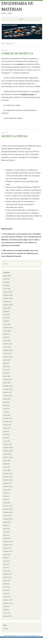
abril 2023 (6, 373)
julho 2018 (6, 525)
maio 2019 (6, 496)
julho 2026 (6, 279)
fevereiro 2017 (7, 574)
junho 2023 (6, 366)
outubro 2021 (7, 425)
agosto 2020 (7, 460)
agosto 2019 (7, 490)
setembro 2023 (7, 357)
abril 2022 (6, 412)
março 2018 (6, 538)
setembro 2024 (7, 327)
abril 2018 (6, 535)
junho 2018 (6, 529)
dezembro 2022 (8, 386)
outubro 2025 (7, 302)
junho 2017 (6, 561)
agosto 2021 (7, 428)
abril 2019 (6, 499)
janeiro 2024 (7, 347)
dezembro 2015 (8, 600)
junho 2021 (6, 434)
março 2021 (6, 441)
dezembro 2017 (8, 541)
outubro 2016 (7, 577)
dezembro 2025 (8, 295)
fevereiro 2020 (7, 473)
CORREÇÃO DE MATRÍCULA (17, 53)
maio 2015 (6, 606)
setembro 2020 (7, 457)
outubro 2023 (7, 353)
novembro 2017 (8, 545)
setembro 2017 (7, 551)
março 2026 (6, 289)
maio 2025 (6, 318)
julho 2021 (6, 431)
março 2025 (6, 324)
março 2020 (6, 470)
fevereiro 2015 (7, 616)
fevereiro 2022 (7, 418)
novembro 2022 (8, 389)
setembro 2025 (7, 305)
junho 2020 (6, 467)
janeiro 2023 (7, 383)
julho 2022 (6, 402)
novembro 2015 (8, 603)
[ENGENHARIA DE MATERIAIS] (21, 39)
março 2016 (6, 597)
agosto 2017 (7, 554)
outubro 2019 (7, 483)
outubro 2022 (7, 392)
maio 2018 (6, 532)
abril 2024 (6, 337)
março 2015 (6, 613)
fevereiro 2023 (7, 379)
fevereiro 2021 (7, 444)
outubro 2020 (7, 454)
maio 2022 (6, 409)
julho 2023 (6, 363)
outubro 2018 (7, 516)
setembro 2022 (7, 396)
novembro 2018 (8, 512)
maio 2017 (6, 564)
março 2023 (6, 376)
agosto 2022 (7, 399)
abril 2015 (6, 610)
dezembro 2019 (8, 477)
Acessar (5, 628)
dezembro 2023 (8, 350)
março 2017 (6, 571)
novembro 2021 (8, 422)
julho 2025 (6, 311)
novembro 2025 (8, 298)
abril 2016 (6, 593)
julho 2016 (6, 584)
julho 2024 (6, 334)
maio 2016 (6, 590)
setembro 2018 (7, 519)
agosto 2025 (7, 308)
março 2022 (6, 415)
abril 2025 (6, 321)
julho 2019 (6, 493)
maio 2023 (6, 370)
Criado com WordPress (10, 635)
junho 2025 (6, 314)
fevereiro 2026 (7, 292)
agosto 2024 (7, 331)
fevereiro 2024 (7, 344)
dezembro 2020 (8, 447)
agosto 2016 (7, 580)
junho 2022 (6, 405)
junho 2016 (6, 587)
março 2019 (6, 503)
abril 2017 (6, 567)
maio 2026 (6, 282)
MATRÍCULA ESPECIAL (14, 136)
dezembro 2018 (8, 509)
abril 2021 (6, 438)
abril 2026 (6, 285)
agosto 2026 (7, 276)
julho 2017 (6, 558)
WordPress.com (34, 635)
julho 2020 (6, 464)
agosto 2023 (7, 360)
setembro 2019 (7, 486)
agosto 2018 (7, 522)
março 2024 (6, 340)
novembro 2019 (8, 480)
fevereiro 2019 (7, 506)
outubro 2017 (7, 548)
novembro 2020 (8, 451)
